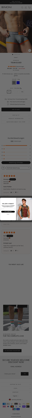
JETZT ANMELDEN (8, 211)
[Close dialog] (31, 198)
